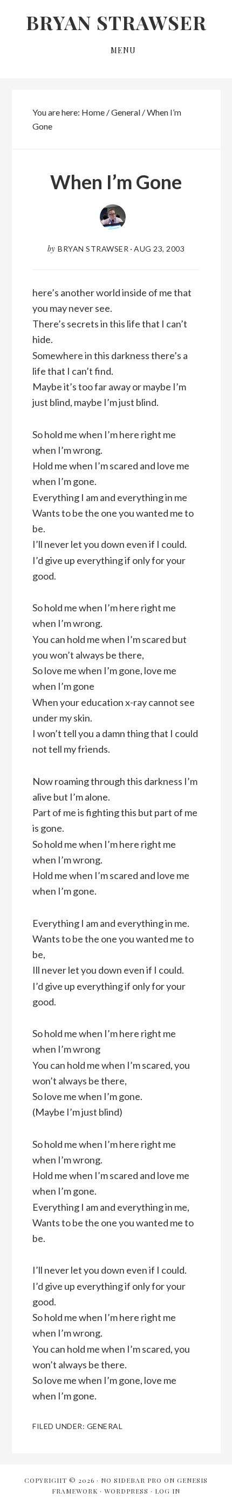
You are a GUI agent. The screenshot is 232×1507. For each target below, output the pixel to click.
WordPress (126, 1491)
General (105, 1426)
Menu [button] (123, 50)
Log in (167, 1491)
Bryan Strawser (116, 22)
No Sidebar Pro (131, 1480)
